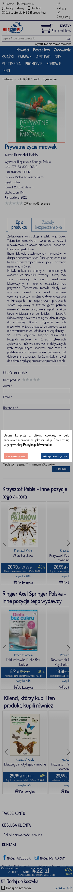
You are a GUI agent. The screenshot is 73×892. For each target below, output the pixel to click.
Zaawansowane (15, 456)
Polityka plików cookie (37, 444)
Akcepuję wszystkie (55, 456)
